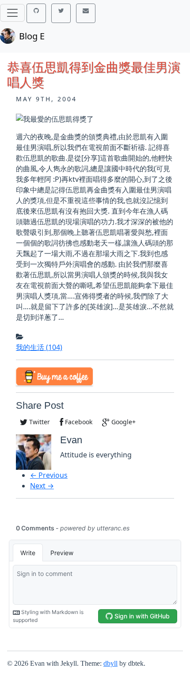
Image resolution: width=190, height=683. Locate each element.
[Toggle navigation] (12, 13)
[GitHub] (36, 13)
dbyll (110, 663)
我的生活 (39, 347)
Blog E (32, 36)
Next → (42, 486)
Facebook (77, 422)
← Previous (49, 475)
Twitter (38, 422)
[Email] (85, 13)
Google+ (123, 422)
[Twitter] (61, 13)
